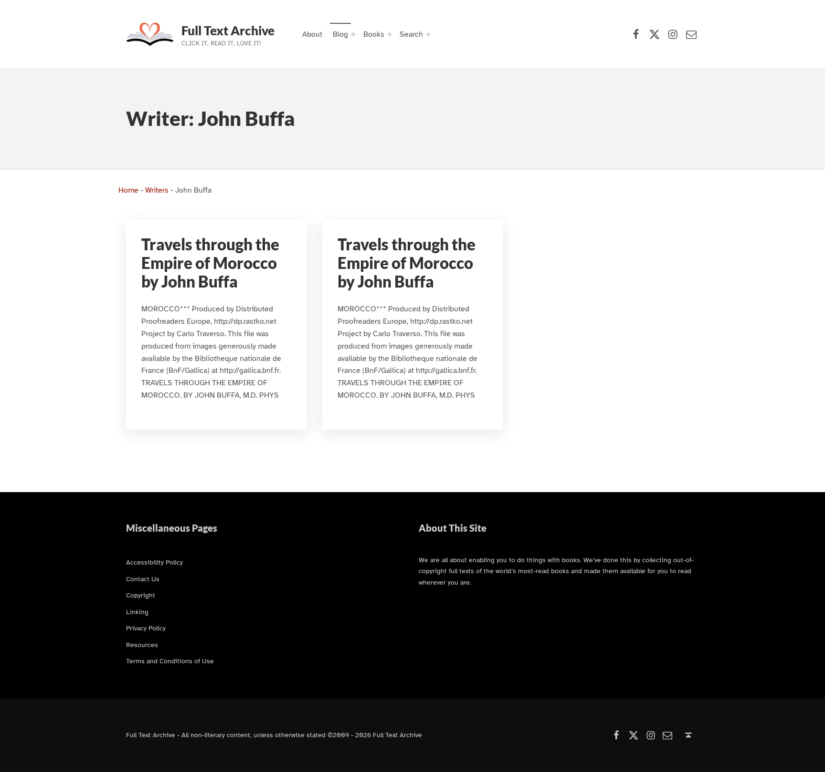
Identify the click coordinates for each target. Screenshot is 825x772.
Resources (142, 644)
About (312, 34)
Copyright (140, 595)
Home (128, 190)
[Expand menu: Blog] (353, 34)
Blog (340, 34)
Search (411, 34)
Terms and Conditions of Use (170, 661)
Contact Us (142, 579)
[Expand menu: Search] (428, 34)
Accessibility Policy (154, 562)
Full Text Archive (228, 30)
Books (373, 34)
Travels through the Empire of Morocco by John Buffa (210, 263)
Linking (137, 611)
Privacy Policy (146, 628)
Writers (157, 190)
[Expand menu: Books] (389, 34)
